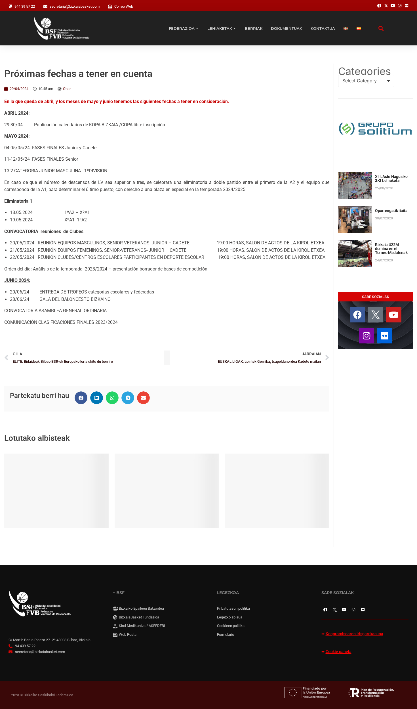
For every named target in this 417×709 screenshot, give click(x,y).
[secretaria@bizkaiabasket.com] (45, 7)
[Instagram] (366, 335)
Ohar (67, 89)
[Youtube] (393, 314)
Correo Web (123, 6)
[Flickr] (384, 335)
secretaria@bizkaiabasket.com (75, 6)
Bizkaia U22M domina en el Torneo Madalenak (391, 248)
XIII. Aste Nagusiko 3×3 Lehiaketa (391, 178)
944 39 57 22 (24, 6)
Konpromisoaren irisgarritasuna (354, 634)
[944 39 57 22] (10, 7)
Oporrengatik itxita (391, 210)
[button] (81, 397)
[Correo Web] (110, 7)
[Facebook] (357, 314)
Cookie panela (338, 651)
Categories (364, 71)
